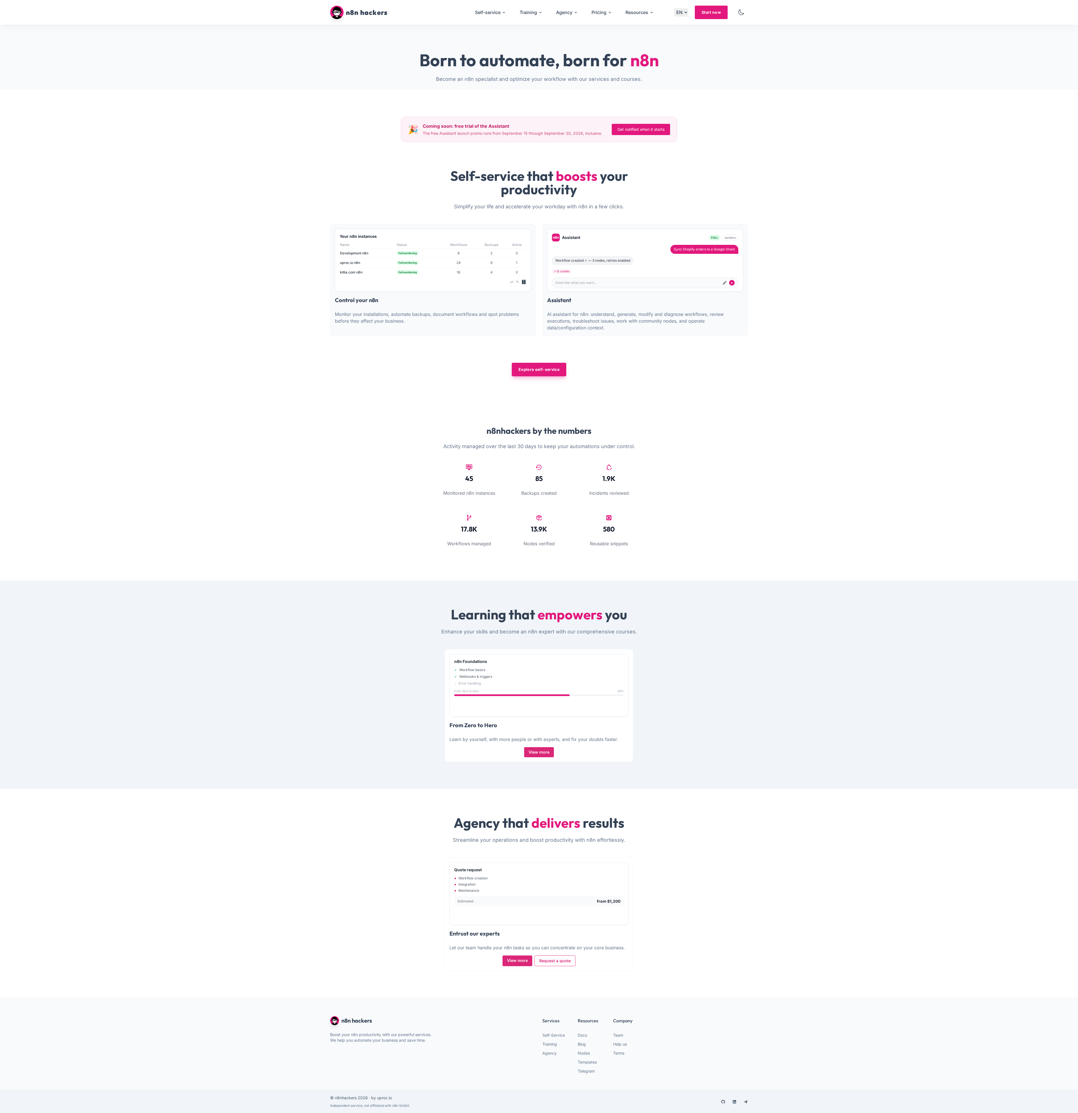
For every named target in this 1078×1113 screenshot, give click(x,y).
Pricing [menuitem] (598, 12)
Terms (618, 1053)
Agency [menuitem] (564, 12)
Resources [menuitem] (636, 12)
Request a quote (555, 960)
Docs (582, 1035)
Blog (582, 1044)
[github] (723, 1102)
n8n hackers (356, 1020)
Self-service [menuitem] (488, 12)
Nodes (584, 1053)
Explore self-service (539, 369)
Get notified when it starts (640, 129)
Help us (620, 1044)
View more (539, 752)
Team (618, 1035)
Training (549, 1044)
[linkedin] (734, 1102)
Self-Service (553, 1035)
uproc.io (384, 1097)
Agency (549, 1053)
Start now (711, 12)
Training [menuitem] (528, 12)
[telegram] (745, 1102)
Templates (587, 1062)
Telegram (586, 1071)
